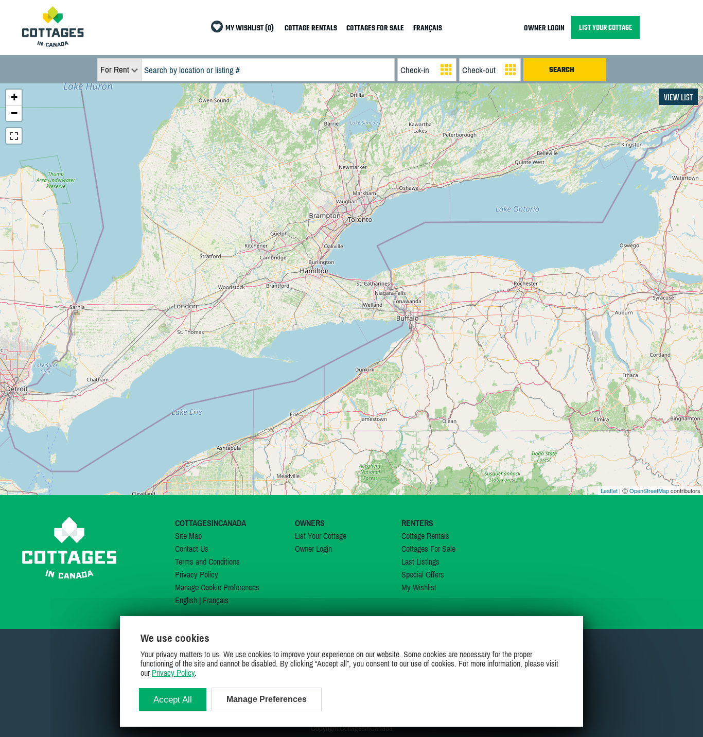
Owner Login (313, 548)
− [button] (14, 113)
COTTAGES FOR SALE (375, 28)
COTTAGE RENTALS (311, 28)
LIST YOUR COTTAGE (605, 27)
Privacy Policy (196, 574)
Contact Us (191, 548)
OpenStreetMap (649, 490)
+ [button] (14, 97)
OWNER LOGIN (544, 28)
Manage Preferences (266, 699)
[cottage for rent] (53, 43)
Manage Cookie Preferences (217, 587)
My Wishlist (418, 587)
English (186, 600)
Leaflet (609, 490)
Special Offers (422, 574)
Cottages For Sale (428, 548)
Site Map (188, 535)
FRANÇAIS (427, 28)
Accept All (172, 700)
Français (216, 600)
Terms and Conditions (207, 561)
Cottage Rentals (425, 535)
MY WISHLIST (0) (249, 28)
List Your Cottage (320, 535)
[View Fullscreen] (14, 136)
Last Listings (420, 561)
